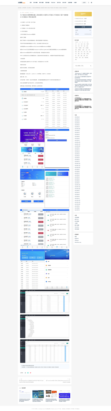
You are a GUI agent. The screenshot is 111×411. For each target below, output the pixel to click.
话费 (79, 57)
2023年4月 (77, 179)
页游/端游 (47, 2)
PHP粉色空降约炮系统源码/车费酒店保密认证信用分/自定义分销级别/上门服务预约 (83, 81)
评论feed (76, 240)
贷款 (82, 57)
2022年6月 (77, 194)
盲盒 (78, 55)
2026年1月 (77, 126)
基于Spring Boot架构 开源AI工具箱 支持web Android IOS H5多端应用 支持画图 (58, 381)
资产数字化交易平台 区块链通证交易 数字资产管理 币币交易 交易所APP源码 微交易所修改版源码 (31, 381)
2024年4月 (77, 155)
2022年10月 (77, 188)
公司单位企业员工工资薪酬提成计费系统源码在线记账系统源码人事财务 (64, 400)
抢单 (87, 51)
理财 (84, 53)
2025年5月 (77, 134)
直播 (81, 55)
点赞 (81, 53)
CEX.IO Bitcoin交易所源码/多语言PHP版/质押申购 (83, 77)
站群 (84, 55)
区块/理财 (35, 2)
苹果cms (76, 57)
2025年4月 (77, 136)
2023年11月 (77, 165)
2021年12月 (77, 200)
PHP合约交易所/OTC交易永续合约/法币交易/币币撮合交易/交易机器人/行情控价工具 (83, 99)
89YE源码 (72, 408)
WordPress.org (78, 242)
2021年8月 (77, 208)
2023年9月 (77, 169)
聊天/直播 (41, 2)
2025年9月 (77, 130)
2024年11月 (77, 144)
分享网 (76, 97)
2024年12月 (77, 142)
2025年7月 (77, 132)
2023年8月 (77, 171)
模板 (78, 53)
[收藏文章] (25, 373)
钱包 (76, 59)
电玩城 (88, 53)
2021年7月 (77, 210)
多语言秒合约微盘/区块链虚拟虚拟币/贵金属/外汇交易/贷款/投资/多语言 (83, 89)
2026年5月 (77, 119)
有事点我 (63, 408)
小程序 (75, 2)
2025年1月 (77, 140)
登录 (76, 236)
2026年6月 (77, 117)
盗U (75, 55)
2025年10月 (77, 128)
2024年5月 (77, 153)
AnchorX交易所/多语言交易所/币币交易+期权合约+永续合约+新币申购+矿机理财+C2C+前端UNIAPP (83, 86)
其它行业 (59, 2)
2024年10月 (77, 146)
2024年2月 (77, 159)
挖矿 (90, 51)
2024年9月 (77, 148)
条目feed (76, 238)
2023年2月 (77, 182)
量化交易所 (86, 57)
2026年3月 (77, 122)
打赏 (81, 51)
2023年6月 (77, 175)
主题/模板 (70, 2)
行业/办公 (53, 2)
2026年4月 (77, 121)
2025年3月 (77, 138)
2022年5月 (77, 196)
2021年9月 (77, 206)
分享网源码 (24, 7)
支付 (76, 53)
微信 (78, 51)
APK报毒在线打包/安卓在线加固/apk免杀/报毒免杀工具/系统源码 (24, 400)
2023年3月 (77, 181)
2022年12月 (77, 184)
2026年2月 (77, 124)
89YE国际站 (77, 408)
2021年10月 (77, 204)
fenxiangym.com (41, 408)
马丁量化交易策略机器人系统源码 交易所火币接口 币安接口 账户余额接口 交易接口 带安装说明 (42, 367)
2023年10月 (77, 167)
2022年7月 (77, 192)
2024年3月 (77, 157)
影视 (76, 51)
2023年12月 (77, 163)
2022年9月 (77, 190)
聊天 (87, 55)
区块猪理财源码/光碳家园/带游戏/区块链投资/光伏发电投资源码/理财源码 (37, 400)
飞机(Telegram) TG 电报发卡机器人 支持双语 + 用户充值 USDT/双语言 (83, 74)
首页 (31, 2)
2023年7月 (77, 173)
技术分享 (64, 2)
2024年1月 (77, 161)
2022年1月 (77, 198)
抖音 (84, 51)
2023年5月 (77, 177)
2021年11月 (77, 202)
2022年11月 (77, 186)
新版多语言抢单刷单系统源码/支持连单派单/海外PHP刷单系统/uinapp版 (51, 400)
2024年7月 (77, 150)
